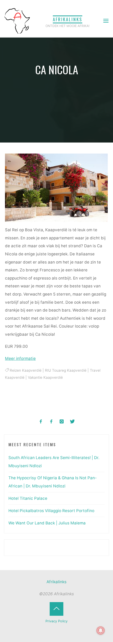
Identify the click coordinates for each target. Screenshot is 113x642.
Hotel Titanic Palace (27, 498)
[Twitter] (72, 422)
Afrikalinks (67, 19)
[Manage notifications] (100, 630)
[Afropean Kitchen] (51, 422)
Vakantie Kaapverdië (45, 377)
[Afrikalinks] (17, 20)
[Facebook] (41, 422)
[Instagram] (62, 422)
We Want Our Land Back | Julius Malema (47, 522)
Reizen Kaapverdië (26, 370)
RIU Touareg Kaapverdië (65, 370)
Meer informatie (20, 358)
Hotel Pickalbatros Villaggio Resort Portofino (51, 510)
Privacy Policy (56, 621)
